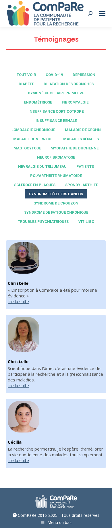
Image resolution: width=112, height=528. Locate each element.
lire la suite (18, 301)
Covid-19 (54, 75)
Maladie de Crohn (83, 130)
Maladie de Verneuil (33, 139)
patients (85, 166)
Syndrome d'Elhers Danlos (56, 194)
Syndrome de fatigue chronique (56, 212)
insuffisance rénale (56, 120)
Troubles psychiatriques (43, 221)
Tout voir (26, 75)
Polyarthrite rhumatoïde (56, 176)
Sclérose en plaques (34, 185)
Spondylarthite (81, 185)
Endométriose (38, 102)
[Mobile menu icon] (102, 13)
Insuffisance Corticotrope (56, 111)
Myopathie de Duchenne (75, 148)
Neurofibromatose (56, 157)
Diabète (26, 84)
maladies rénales (81, 139)
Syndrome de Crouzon (56, 203)
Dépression (84, 75)
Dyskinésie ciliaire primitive (56, 93)
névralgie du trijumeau (42, 166)
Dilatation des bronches (69, 84)
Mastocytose (27, 148)
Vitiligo (86, 221)
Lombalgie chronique (33, 130)
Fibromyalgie (75, 102)
